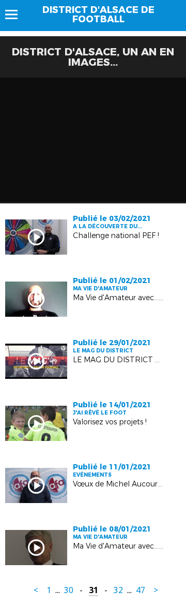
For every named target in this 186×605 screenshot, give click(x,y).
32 (118, 590)
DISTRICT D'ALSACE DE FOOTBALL (98, 14)
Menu (16, 14)
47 (140, 590)
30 (68, 590)
